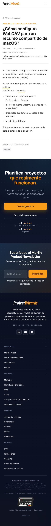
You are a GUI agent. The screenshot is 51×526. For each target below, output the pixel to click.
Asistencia (7, 49)
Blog (6, 390)
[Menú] (45, 4)
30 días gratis (24, 206)
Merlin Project (10, 353)
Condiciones (25, 516)
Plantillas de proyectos (14, 385)
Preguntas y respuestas (23, 49)
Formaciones (9, 454)
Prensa (7, 431)
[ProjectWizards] (25, 303)
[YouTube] (25, 332)
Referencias (9, 422)
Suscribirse (37, 273)
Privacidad (38, 510)
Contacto (8, 459)
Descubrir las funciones (25, 215)
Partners (7, 427)
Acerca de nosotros (12, 417)
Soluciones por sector (13, 404)
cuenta (21, 90)
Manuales (8, 380)
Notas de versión (11, 464)
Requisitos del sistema (13, 468)
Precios (7, 367)
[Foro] (32, 332)
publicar (6, 87)
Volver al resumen (12, 18)
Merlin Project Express (13, 357)
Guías (6, 395)
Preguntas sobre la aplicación (15, 52)
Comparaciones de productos (17, 399)
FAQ (6, 449)
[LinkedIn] (19, 332)
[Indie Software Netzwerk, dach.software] (25, 502)
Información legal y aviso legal (20, 510)
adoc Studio (9, 362)
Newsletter (8, 436)
